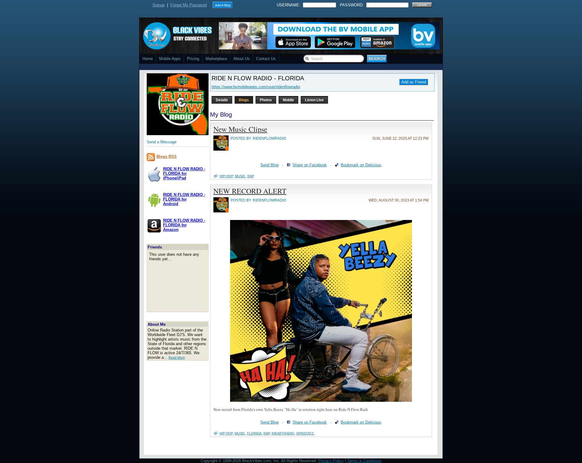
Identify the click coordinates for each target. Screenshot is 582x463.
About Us (241, 58)
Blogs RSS (166, 156)
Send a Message (161, 142)
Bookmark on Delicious (361, 165)
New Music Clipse (240, 129)
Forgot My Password (188, 5)
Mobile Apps (170, 58)
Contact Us (266, 58)
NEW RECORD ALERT (249, 191)
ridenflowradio (269, 138)
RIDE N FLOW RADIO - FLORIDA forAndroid (184, 199)
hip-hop (226, 176)
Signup (158, 5)
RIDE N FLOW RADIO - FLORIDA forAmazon (184, 225)
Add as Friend (413, 82)
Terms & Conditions (364, 460)
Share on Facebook (310, 165)
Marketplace (216, 58)
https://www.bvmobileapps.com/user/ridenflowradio (256, 87)
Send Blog (269, 165)
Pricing (193, 58)
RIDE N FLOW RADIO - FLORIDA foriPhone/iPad (184, 173)
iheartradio (283, 433)
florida (254, 433)
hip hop (226, 433)
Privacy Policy (331, 460)
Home (147, 58)
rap (250, 176)
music (240, 176)
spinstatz (305, 433)
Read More (177, 357)
